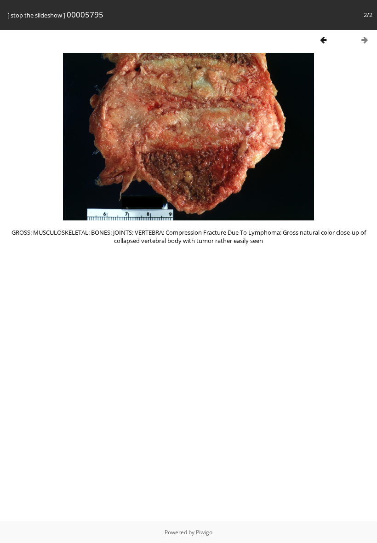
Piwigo (204, 532)
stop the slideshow (36, 15)
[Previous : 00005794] (323, 40)
